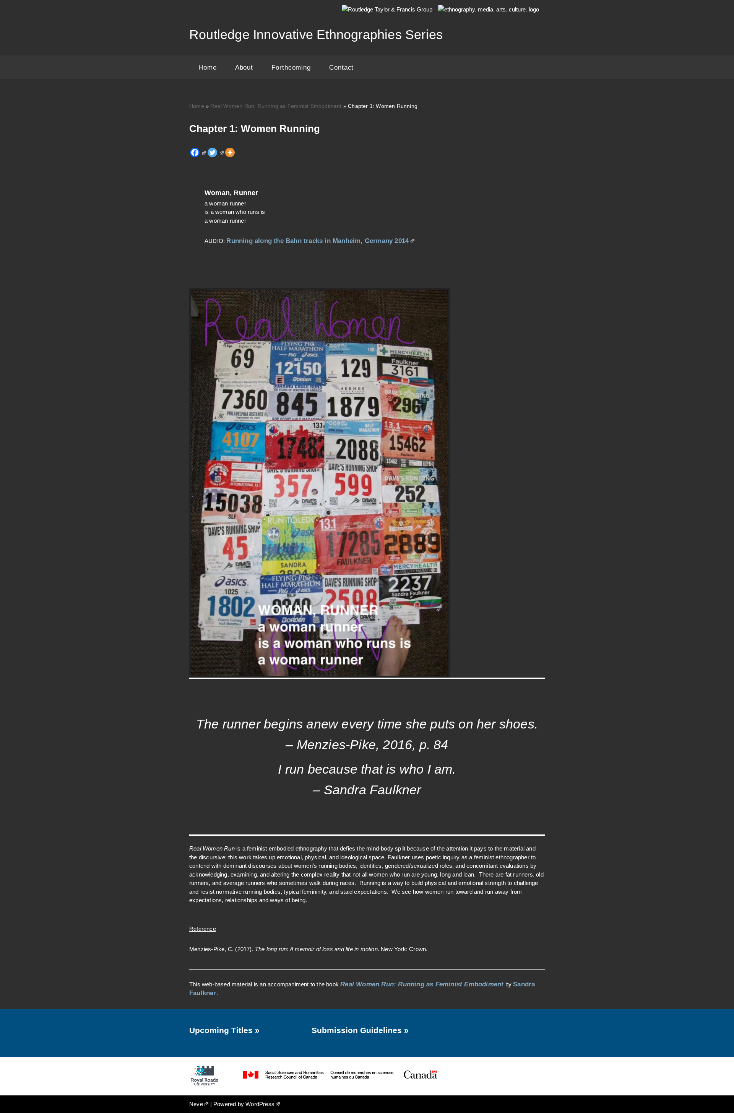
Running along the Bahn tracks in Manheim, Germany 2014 (317, 240)
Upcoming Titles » (224, 1030)
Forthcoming (291, 67)
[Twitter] (216, 152)
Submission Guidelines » (360, 1030)
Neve (196, 1104)
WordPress (259, 1104)
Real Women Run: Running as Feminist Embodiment (275, 106)
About (244, 67)
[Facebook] (198, 152)
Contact (341, 67)
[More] (230, 152)
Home (207, 67)
